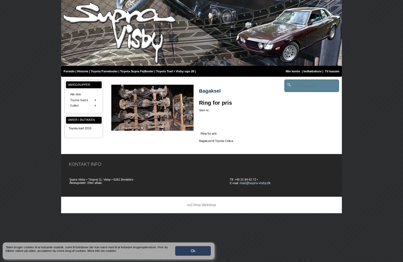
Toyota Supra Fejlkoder (137, 71)
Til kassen (332, 71)
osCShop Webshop (201, 205)
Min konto (293, 71)
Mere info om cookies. (102, 250)
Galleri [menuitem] (74, 105)
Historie (82, 71)
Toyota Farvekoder (104, 71)
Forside (69, 71)
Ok (193, 251)
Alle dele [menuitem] (75, 94)
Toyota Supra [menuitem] (79, 100)
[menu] (84, 100)
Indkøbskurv (312, 71)
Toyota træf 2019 (80, 128)
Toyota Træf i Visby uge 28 (175, 71)
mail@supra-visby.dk (255, 183)
